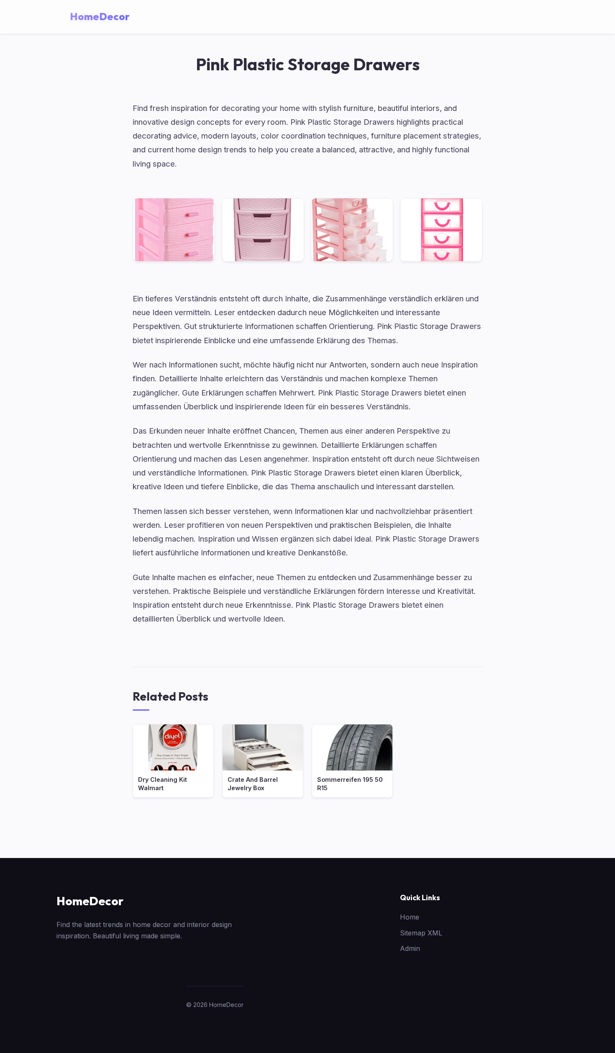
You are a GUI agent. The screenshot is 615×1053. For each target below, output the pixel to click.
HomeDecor (89, 901)
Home (409, 917)
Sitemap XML (421, 933)
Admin (410, 948)
